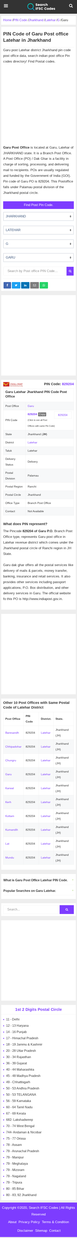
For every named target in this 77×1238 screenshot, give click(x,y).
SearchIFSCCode (38, 7)
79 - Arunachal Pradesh (22, 1151)
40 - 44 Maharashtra (20, 1069)
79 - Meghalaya (17, 1163)
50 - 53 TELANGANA (21, 1094)
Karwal (9, 788)
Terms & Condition (55, 1222)
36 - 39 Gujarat (16, 1063)
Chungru (10, 760)
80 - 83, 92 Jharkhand (21, 1195)
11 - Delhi (13, 1019)
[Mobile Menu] (6, 7)
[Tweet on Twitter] (16, 285)
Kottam (9, 816)
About (12, 1222)
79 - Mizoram (15, 1170)
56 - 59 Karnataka (18, 1101)
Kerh (8, 802)
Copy (42, 414)
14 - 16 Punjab (16, 1032)
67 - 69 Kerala (16, 1113)
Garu (8, 774)
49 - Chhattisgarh (18, 1082)
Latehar (32, 442)
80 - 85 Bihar (15, 1188)
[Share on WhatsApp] (44, 285)
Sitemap (41, 1231)
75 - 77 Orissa (16, 1138)
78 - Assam (14, 1144)
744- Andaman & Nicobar (23, 1132)
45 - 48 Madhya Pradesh (23, 1075)
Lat (7, 843)
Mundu (9, 857)
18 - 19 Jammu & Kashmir (24, 1044)
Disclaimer (25, 1231)
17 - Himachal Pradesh (22, 1038)
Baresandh (12, 732)
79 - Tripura (14, 1182)
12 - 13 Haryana (17, 1025)
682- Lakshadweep (19, 1119)
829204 (67, 384)
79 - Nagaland (16, 1176)
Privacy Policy (29, 1222)
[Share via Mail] (34, 285)
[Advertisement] (38, 102)
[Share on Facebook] (7, 285)
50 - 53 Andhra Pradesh (22, 1088)
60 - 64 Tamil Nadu (19, 1107)
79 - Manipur (15, 1157)
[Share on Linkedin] (25, 285)
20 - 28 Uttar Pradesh (21, 1050)
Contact (55, 1231)
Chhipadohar (13, 746)
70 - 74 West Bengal (20, 1126)
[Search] (70, 271)
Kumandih (11, 829)
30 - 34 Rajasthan (18, 1057)
